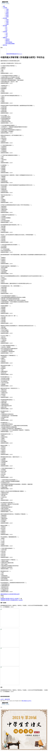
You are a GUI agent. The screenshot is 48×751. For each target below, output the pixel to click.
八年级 (7, 22)
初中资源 (5, 18)
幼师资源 (5, 31)
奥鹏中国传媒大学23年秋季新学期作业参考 (10, 594)
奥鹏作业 (5, 37)
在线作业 (8, 39)
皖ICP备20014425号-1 (26, 700)
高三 (7, 30)
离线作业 (8, 40)
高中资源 (5, 25)
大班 (7, 36)
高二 (7, 28)
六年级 (7, 16)
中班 (7, 34)
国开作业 (5, 45)
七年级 (7, 21)
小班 (7, 33)
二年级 (7, 10)
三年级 (7, 12)
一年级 (7, 9)
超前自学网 (9, 53)
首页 (4, 6)
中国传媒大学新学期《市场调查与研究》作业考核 (11, 600)
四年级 (7, 13)
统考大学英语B (9, 42)
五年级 (7, 15)
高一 (7, 27)
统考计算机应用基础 (10, 43)
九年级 (7, 24)
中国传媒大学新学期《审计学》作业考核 (9, 598)
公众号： (2, 699)
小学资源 (5, 7)
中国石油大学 (15, 53)
